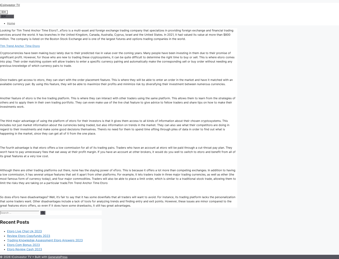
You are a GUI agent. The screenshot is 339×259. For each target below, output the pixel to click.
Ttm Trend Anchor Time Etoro (20, 46)
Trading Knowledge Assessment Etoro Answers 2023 (45, 240)
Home (11, 23)
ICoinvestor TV (10, 5)
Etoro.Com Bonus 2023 (23, 245)
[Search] (42, 213)
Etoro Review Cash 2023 (24, 249)
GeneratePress (57, 257)
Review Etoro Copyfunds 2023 (28, 236)
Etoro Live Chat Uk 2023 (24, 231)
